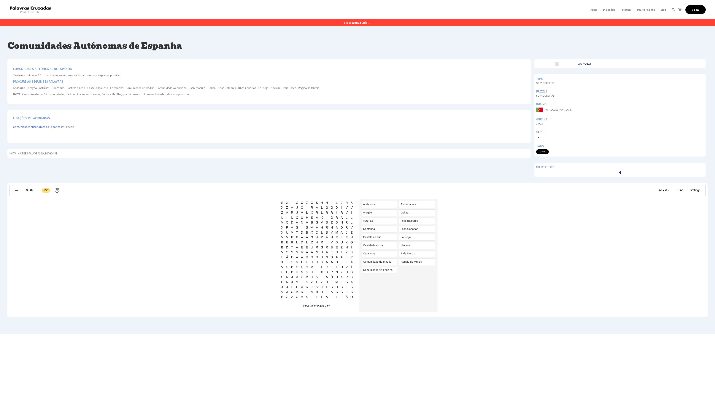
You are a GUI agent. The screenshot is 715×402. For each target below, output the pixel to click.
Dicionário (609, 9)
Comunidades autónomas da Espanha (37, 127)
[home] (30, 10)
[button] (594, 9)
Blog (663, 9)
